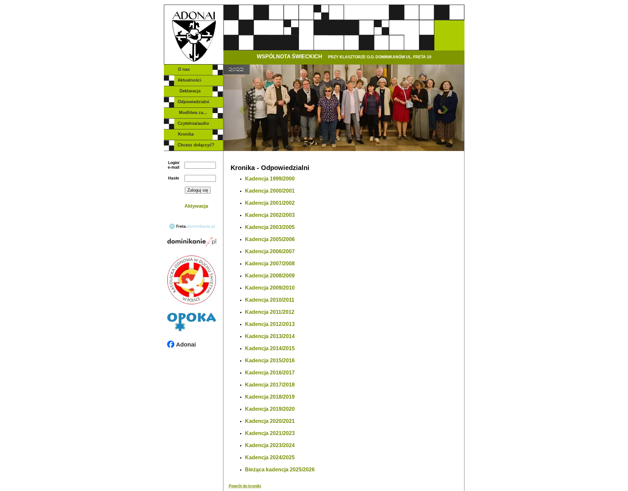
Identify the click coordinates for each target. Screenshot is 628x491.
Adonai (185, 344)
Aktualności (191, 80)
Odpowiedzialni (193, 101)
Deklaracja (194, 90)
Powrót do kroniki (245, 486)
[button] (241, 108)
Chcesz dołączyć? (196, 144)
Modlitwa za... (193, 112)
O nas (193, 69)
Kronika (193, 134)
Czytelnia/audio (193, 123)
